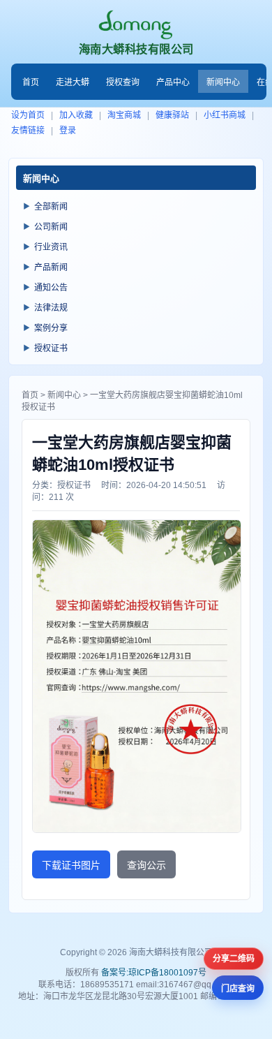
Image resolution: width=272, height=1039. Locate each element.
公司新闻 (51, 227)
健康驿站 (172, 115)
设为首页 (28, 115)
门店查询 (238, 989)
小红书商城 (224, 115)
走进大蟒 (72, 82)
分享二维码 (234, 959)
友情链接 (28, 130)
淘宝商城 (124, 115)
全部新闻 (51, 207)
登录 (67, 130)
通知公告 (51, 288)
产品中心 (173, 82)
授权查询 (122, 82)
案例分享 (51, 328)
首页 (30, 82)
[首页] (136, 25)
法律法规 (51, 308)
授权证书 (51, 348)
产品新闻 (51, 267)
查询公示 (146, 865)
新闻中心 (223, 82)
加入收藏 (76, 115)
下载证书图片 (71, 865)
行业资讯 (51, 247)
